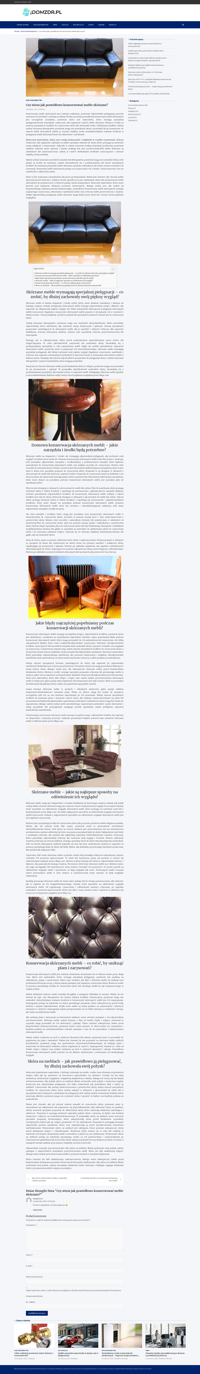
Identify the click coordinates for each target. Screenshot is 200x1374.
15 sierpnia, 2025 (107, 1358)
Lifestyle (65, 25)
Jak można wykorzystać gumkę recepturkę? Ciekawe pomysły (49, 1179)
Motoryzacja (78, 25)
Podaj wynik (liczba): (34, 1296)
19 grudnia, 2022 (31, 109)
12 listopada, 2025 (20, 1358)
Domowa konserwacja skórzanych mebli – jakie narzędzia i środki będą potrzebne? (67, 276)
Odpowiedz (37, 1210)
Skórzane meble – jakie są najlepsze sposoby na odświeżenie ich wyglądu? (64, 281)
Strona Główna (23, 25)
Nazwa (29, 1255)
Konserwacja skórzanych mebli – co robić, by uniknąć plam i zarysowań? (63, 283)
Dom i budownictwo (40, 25)
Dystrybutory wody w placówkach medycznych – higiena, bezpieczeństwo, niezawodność (120, 1355)
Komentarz (31, 1225)
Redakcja (112, 25)
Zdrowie (101, 25)
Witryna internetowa (34, 1277)
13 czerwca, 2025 (151, 1358)
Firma (55, 25)
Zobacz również (23, 1320)
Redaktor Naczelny (121, 1358)
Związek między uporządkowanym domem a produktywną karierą (165, 1354)
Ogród (91, 25)
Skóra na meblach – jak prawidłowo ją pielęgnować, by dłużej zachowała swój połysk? (68, 286)
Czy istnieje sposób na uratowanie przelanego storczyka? (99, 1179)
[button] (111, 269)
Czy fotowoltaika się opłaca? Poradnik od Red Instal (148, 94)
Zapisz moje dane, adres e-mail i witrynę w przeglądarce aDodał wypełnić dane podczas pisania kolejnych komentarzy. (73, 1290)
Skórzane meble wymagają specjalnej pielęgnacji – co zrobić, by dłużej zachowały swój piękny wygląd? (74, 273)
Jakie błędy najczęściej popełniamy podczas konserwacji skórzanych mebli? (64, 278)
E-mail (29, 1266)
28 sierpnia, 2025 (64, 1358)
